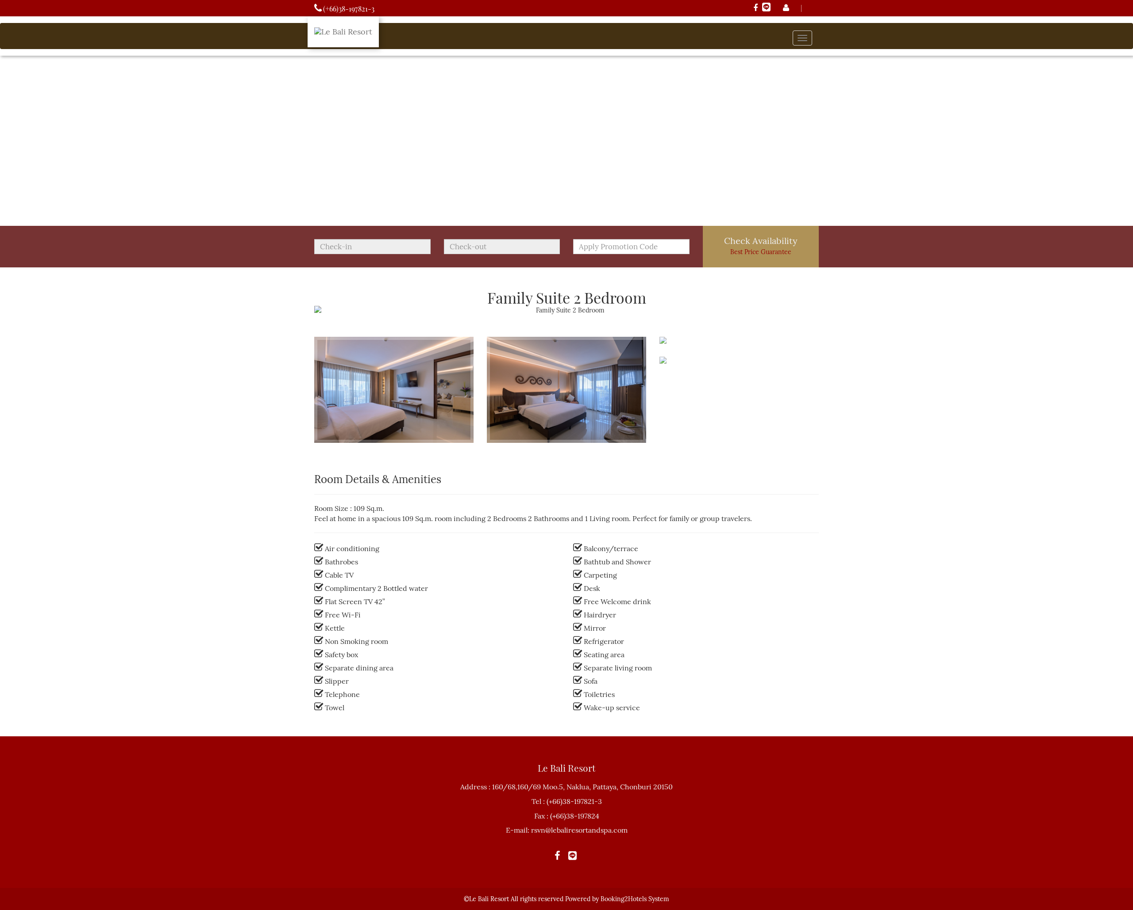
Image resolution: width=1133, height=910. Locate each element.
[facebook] (755, 8)
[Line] (766, 8)
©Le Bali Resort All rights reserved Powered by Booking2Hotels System (566, 899)
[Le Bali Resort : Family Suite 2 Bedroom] (394, 449)
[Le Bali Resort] (343, 27)
